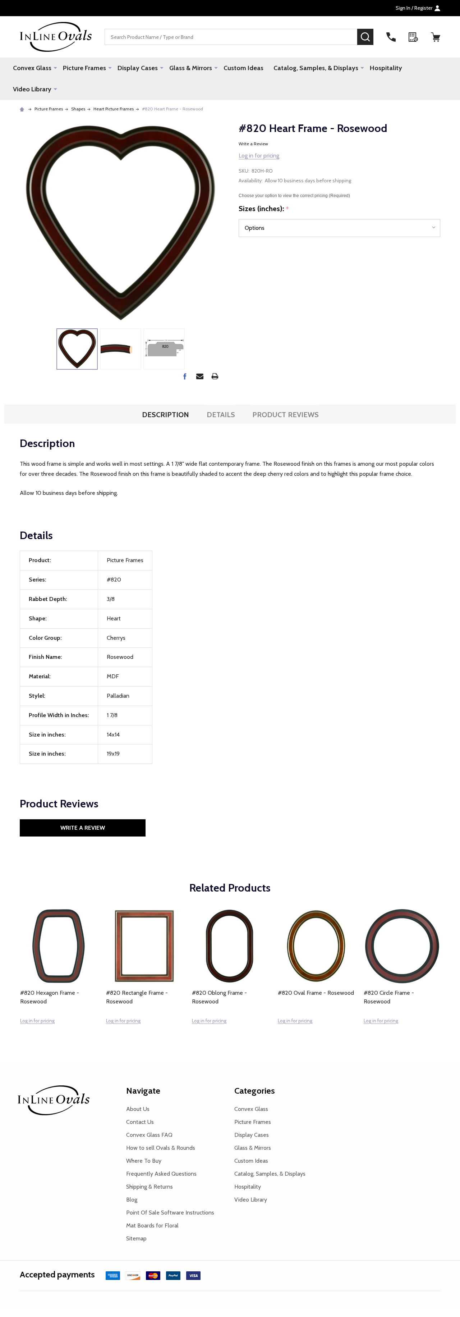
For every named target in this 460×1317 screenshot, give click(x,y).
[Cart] (435, 37)
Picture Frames (84, 68)
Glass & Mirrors (190, 68)
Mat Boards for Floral (152, 1225)
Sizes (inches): (264, 209)
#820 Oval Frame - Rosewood (316, 992)
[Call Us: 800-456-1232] (391, 37)
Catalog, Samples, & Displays (315, 68)
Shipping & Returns (149, 1186)
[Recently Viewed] (413, 37)
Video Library (32, 89)
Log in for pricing (259, 155)
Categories (254, 1090)
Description (165, 414)
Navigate (143, 1090)
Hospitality (386, 68)
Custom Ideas (243, 68)
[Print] (214, 376)
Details (221, 414)
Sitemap (136, 1238)
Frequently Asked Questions (161, 1173)
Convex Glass (32, 68)
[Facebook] (184, 376)
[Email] (199, 376)
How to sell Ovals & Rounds (160, 1147)
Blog (131, 1199)
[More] (55, 68)
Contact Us (140, 1121)
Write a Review (253, 143)
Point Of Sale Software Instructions (170, 1212)
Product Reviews (285, 414)
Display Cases (138, 68)
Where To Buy (143, 1160)
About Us (138, 1109)
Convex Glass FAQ (149, 1134)
